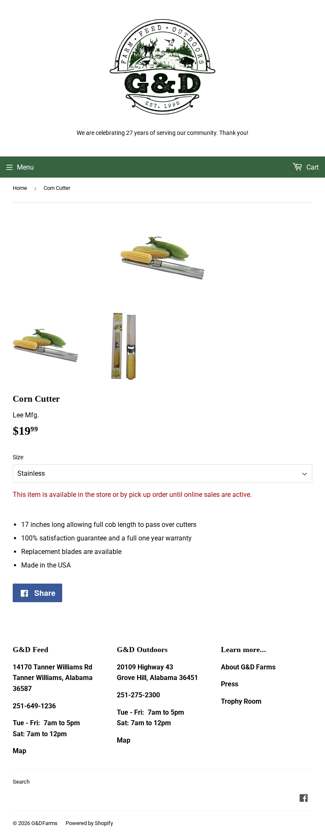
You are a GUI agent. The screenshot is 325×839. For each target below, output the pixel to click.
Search (21, 782)
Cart (312, 167)
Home (20, 188)
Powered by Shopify (89, 823)
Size (18, 457)
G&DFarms (44, 823)
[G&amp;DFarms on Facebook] (303, 799)
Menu (25, 167)
